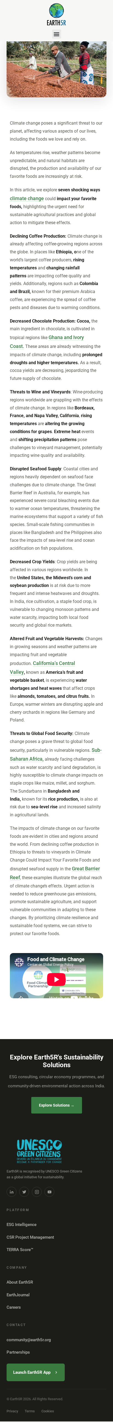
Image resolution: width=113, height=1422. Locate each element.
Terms (30, 1411)
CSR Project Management (30, 1237)
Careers (14, 1307)
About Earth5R (20, 1282)
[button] (56, 34)
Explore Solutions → (56, 1105)
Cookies (47, 1411)
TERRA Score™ (20, 1249)
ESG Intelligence (21, 1224)
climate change (27, 198)
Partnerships (18, 1352)
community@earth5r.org (29, 1339)
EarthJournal (18, 1294)
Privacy (12, 1411)
